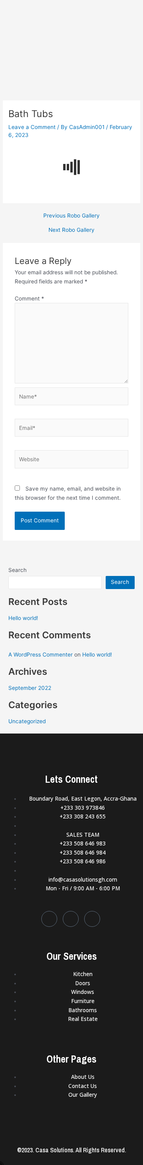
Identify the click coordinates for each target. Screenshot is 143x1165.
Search (17, 570)
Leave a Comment (32, 127)
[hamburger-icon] (128, 12)
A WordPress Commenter (40, 654)
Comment (29, 298)
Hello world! (23, 618)
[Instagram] (92, 919)
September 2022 (29, 688)
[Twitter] (71, 919)
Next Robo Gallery (71, 230)
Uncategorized (27, 721)
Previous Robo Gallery (71, 216)
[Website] (72, 461)
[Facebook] (49, 919)
